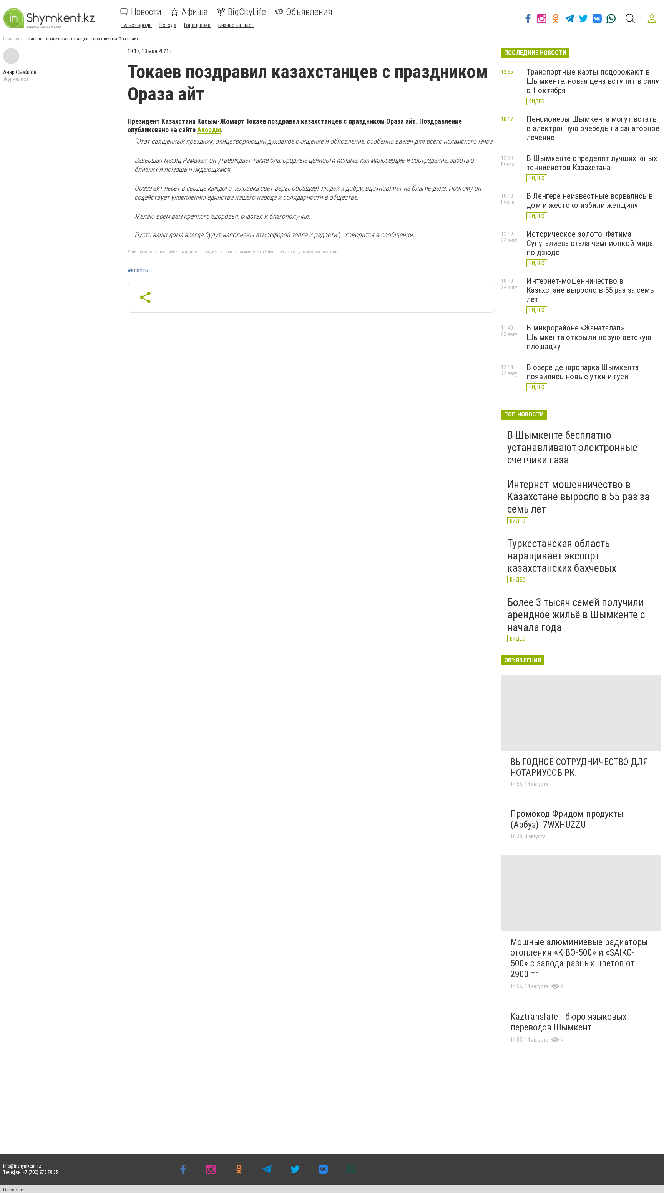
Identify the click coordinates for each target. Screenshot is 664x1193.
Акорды (209, 130)
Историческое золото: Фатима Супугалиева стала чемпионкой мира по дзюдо (589, 243)
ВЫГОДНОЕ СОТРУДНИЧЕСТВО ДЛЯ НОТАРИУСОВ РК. (579, 767)
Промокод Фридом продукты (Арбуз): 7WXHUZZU (566, 819)
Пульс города (136, 25)
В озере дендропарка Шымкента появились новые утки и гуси (582, 372)
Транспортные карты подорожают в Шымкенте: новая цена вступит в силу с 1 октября (592, 81)
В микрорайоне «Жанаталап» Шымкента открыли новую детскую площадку (588, 337)
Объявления (309, 12)
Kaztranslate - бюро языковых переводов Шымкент (568, 1022)
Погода (167, 25)
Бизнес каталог (236, 25)
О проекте (13, 1190)
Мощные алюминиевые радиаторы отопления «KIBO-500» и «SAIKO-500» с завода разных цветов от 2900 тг (579, 958)
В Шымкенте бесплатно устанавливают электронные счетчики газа (572, 447)
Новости (146, 12)
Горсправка (197, 25)
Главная (11, 38)
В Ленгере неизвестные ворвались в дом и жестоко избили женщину (589, 200)
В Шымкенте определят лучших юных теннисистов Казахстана (591, 163)
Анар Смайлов (20, 72)
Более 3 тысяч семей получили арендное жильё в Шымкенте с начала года (576, 614)
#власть (138, 270)
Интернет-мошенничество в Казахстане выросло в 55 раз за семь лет (590, 290)
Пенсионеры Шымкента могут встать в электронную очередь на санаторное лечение (592, 128)
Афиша (194, 12)
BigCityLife (247, 12)
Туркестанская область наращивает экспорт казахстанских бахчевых (561, 555)
